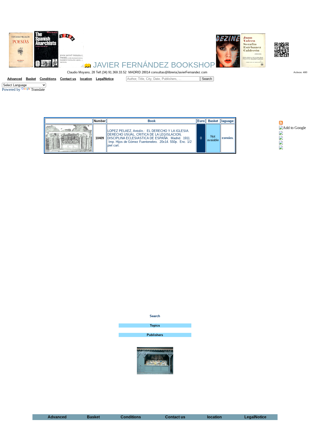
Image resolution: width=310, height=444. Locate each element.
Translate (38, 89)
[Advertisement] (155, 13)
